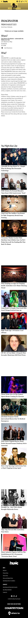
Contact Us (5, 592)
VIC (2, 45)
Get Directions (8, 48)
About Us (4, 570)
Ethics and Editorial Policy (8, 578)
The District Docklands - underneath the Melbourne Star (12, 39)
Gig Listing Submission (7, 589)
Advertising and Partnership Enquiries (10, 587)
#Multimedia (9, 27)
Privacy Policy (5, 573)
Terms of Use (5, 575)
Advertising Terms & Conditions (9, 580)
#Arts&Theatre (4, 27)
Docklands (4, 43)
